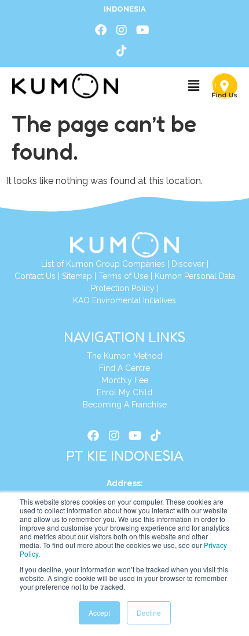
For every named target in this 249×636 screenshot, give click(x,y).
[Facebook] (100, 30)
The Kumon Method (124, 356)
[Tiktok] (121, 51)
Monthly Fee (124, 380)
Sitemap (77, 276)
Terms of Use (123, 276)
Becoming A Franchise (125, 404)
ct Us (46, 276)
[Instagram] (121, 30)
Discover (187, 264)
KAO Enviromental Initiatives (124, 300)
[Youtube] (142, 30)
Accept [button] (99, 612)
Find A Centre (124, 368)
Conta (25, 276)
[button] (193, 86)
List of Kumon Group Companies (103, 264)
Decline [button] (149, 612)
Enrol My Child (124, 392)
